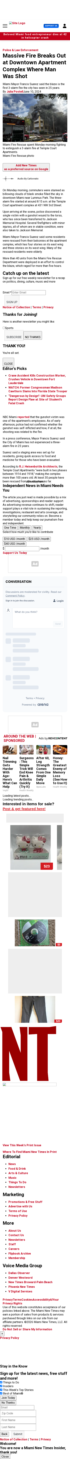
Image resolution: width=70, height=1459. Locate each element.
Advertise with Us (20, 1206)
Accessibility (41, 1299)
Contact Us (16, 1235)
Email (7, 292)
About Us (14, 1230)
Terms (36, 307)
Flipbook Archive (19, 1253)
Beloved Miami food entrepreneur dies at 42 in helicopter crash (35, 36)
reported (23, 417)
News (12, 1164)
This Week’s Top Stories (18, 1390)
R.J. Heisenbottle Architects (38, 466)
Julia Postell (15, 91)
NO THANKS (33, 337)
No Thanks (8, 1402)
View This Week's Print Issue (22, 1145)
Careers (13, 1249)
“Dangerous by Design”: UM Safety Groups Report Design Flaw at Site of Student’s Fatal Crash (37, 399)
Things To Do (17, 1182)
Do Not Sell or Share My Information (27, 1329)
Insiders (8, 1386)
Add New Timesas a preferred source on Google (26, 167)
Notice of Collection (16, 307)
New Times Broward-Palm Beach (30, 1282)
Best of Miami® (13, 1393)
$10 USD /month (14, 539)
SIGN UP (11, 302)
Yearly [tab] (37, 527)
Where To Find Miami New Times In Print (30, 1152)
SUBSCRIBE (14, 337)
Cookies (27, 1299)
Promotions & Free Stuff (25, 1202)
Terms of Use (17, 1211)
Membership (16, 1258)
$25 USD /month (39, 539)
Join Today (8, 1397)
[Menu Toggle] (5, 26)
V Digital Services (20, 1291)
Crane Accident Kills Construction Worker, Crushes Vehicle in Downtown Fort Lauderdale (37, 379)
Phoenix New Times (21, 1287)
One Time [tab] (10, 527)
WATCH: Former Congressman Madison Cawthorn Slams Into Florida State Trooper (37, 389)
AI (51, 1299)
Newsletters (16, 1187)
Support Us (51, 26)
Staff (12, 1244)
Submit (17, 1434)
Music (12, 1177)
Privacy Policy (17, 1215)
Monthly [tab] (25, 527)
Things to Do (11, 1382)
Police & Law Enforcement (20, 50)
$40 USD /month (14, 543)
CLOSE (8, 363)
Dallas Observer (19, 1273)
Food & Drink (17, 1168)
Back (4, 1434)
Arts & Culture (18, 1173)
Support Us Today (15, 553)
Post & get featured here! (24, 809)
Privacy (48, 307)
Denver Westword (20, 1277)
